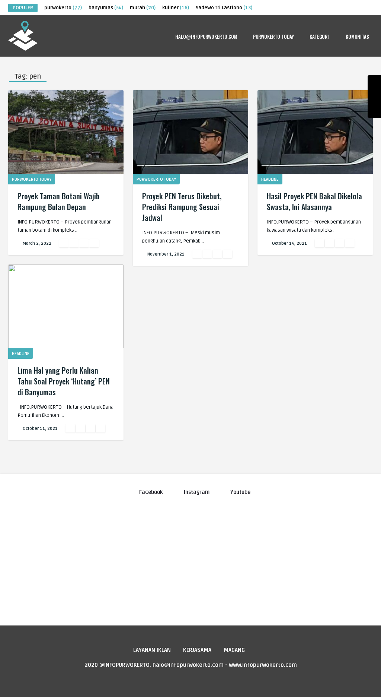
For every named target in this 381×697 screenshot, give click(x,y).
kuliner (175, 8)
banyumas (106, 8)
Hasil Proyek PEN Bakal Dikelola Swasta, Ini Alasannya (314, 201)
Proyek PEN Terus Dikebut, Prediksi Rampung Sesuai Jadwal (181, 206)
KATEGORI (319, 36)
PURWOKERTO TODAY (273, 36)
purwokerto (63, 8)
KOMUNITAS (357, 36)
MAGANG (234, 650)
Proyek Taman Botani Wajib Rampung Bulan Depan (58, 201)
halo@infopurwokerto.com (206, 36)
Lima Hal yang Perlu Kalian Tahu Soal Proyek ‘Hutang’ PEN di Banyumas (63, 381)
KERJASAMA (197, 650)
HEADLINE (270, 179)
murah (143, 8)
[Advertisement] (190, 557)
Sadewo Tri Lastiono (224, 8)
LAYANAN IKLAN (152, 650)
